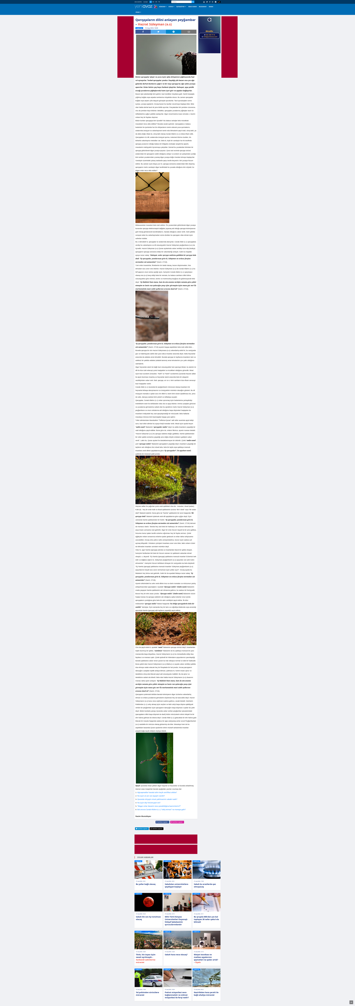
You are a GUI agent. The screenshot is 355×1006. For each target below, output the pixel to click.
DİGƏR (138, 12)
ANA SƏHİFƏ (138, 2)
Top (351, 1002)
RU (153, 2)
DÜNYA (171, 6)
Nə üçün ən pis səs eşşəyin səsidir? (151, 796)
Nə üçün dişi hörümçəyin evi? (148, 803)
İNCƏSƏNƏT (203, 6)
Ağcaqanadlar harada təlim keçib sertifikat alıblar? (157, 792)
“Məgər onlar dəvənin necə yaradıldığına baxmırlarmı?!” (159, 806)
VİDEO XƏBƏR (192, 6)
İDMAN (211, 6)
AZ (150, 2)
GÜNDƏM (162, 6)
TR (159, 2)
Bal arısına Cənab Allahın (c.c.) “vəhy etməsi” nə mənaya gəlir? (161, 809)
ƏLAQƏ (145, 2)
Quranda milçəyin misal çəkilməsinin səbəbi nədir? (157, 799)
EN (156, 2)
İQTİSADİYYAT (180, 6)
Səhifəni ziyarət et (161, 823)
